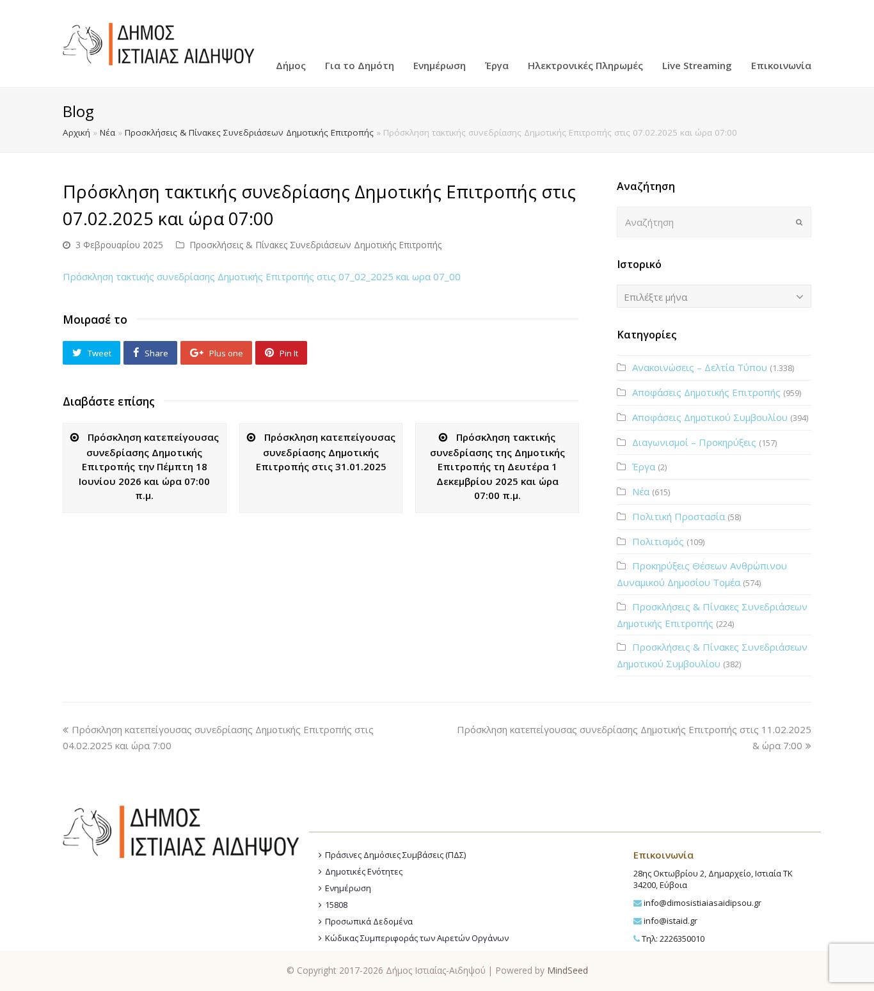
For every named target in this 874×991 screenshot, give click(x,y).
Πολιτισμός (658, 541)
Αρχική (76, 132)
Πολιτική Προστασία (678, 516)
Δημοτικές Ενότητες (363, 871)
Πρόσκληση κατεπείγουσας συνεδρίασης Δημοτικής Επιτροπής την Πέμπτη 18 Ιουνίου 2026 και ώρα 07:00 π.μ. (149, 466)
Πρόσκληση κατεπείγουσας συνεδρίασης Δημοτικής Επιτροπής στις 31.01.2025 (325, 452)
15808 (336, 904)
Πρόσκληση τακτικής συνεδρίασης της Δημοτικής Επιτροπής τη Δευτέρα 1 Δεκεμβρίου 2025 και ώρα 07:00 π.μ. (497, 466)
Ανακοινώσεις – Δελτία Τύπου (699, 367)
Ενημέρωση (348, 888)
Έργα (643, 466)
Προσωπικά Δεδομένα (369, 921)
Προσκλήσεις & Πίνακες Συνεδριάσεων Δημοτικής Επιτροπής (249, 132)
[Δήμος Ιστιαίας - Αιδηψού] (159, 42)
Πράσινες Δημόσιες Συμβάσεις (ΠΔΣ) (395, 854)
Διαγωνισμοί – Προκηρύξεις (694, 442)
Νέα (107, 132)
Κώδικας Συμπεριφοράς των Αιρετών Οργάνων (417, 938)
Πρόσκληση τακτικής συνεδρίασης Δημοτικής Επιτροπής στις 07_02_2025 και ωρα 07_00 (262, 276)
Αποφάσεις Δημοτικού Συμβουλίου (710, 417)
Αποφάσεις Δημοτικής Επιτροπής (706, 392)
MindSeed (567, 970)
